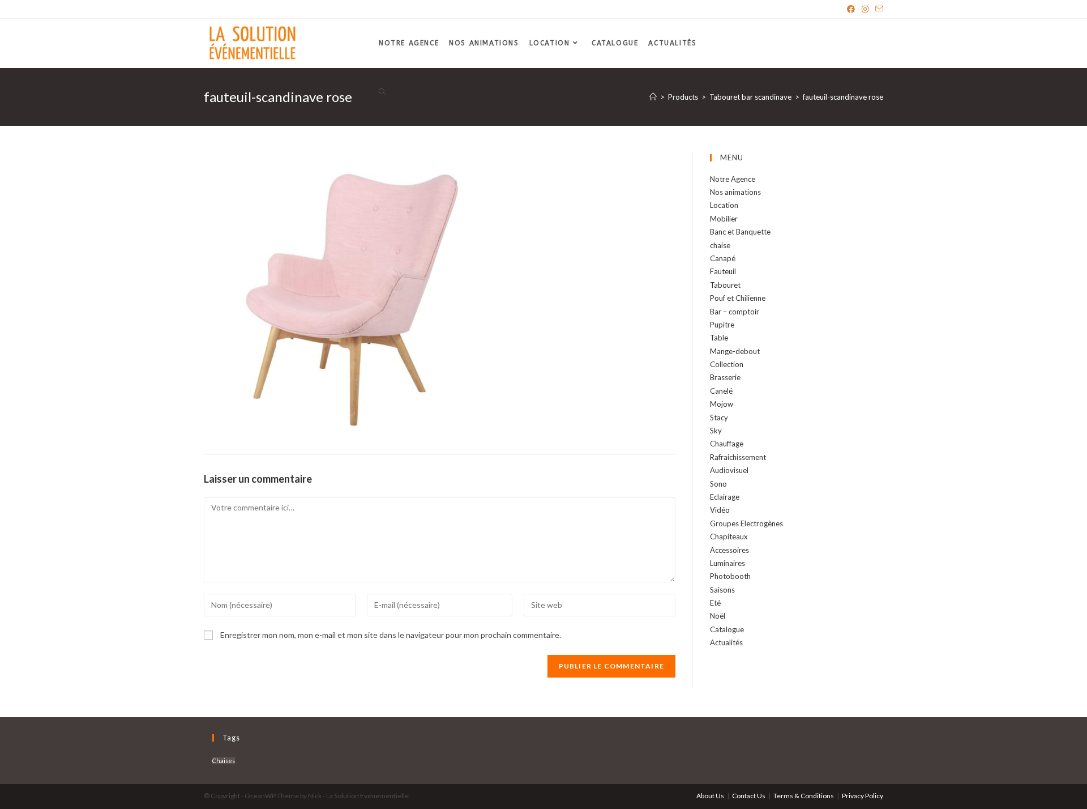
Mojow (721, 403)
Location (724, 205)
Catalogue (727, 629)
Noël (717, 615)
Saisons (722, 589)
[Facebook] (851, 9)
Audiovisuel (729, 470)
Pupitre (722, 324)
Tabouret (725, 284)
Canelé (721, 390)
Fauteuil (723, 271)
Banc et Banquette (740, 231)
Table (719, 337)
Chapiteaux (729, 536)
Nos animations (735, 192)
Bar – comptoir (734, 311)
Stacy (719, 417)
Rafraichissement (738, 457)
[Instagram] (865, 9)
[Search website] (382, 92)
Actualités (726, 642)
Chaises (223, 760)
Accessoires (729, 550)
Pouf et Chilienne (737, 298)
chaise (720, 245)
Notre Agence (732, 179)
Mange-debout (735, 351)
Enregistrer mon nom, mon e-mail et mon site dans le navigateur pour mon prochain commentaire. (390, 635)
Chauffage (726, 443)
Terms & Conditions (803, 795)
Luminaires (727, 563)
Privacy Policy (862, 795)
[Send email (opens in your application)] (877, 9)
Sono (718, 483)
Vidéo (720, 509)
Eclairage (724, 496)
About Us (710, 795)
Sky (716, 430)
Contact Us (748, 795)
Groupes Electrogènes (746, 523)
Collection (726, 364)
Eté (715, 602)
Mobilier (724, 218)
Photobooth (730, 576)
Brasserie (725, 377)
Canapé (722, 258)
